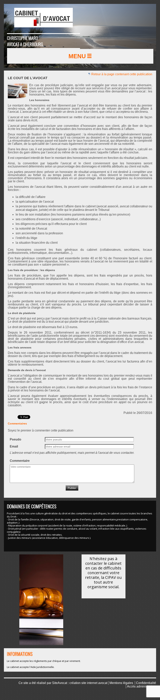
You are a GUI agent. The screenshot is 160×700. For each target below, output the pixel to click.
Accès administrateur (141, 686)
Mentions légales (121, 683)
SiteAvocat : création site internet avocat (79, 683)
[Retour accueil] (43, 17)
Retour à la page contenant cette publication (121, 74)
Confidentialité (146, 683)
